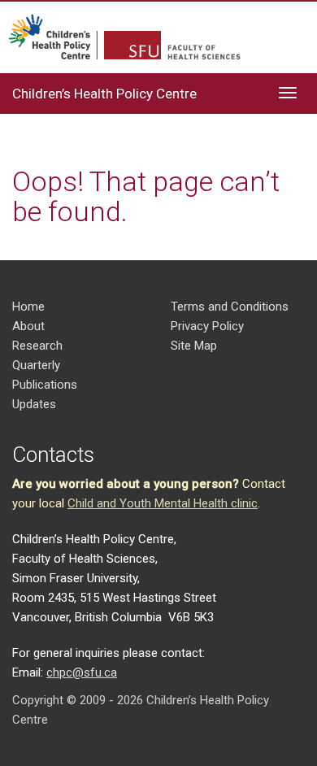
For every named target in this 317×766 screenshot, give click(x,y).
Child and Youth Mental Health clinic (162, 503)
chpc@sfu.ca (81, 672)
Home (28, 306)
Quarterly (36, 365)
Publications (44, 384)
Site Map (194, 345)
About (28, 326)
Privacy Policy (207, 326)
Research (37, 345)
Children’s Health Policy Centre (104, 93)
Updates (34, 404)
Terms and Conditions (230, 306)
